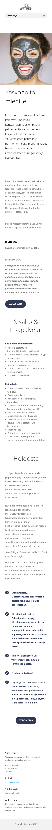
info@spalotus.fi (12, 793)
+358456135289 (12, 782)
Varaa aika (15, 304)
